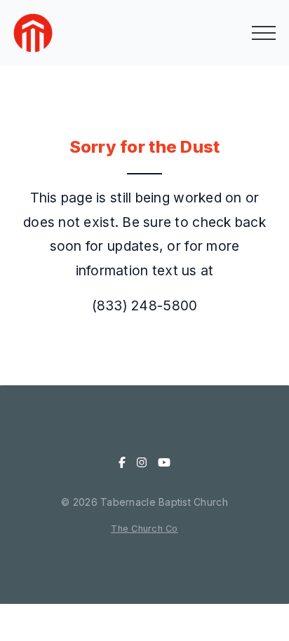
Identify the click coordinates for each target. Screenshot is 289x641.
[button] (264, 33)
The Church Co (144, 528)
